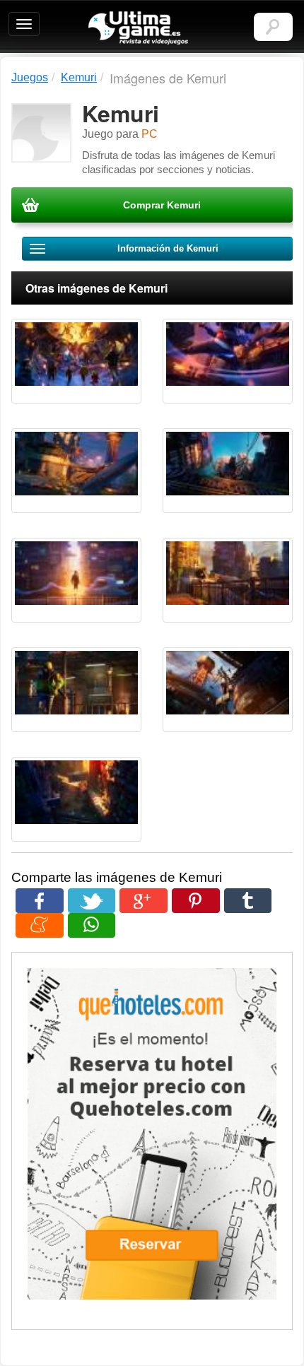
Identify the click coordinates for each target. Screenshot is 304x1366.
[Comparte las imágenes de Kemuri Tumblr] (248, 900)
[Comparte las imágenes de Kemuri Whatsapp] (92, 925)
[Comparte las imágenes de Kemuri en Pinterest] (196, 900)
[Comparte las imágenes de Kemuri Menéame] (40, 925)
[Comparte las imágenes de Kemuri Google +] (143, 900)
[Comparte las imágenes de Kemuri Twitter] (92, 900)
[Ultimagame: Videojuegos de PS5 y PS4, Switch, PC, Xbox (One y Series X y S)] (138, 28)
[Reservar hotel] (152, 1134)
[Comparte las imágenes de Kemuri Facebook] (40, 900)
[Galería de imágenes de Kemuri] (76, 361)
